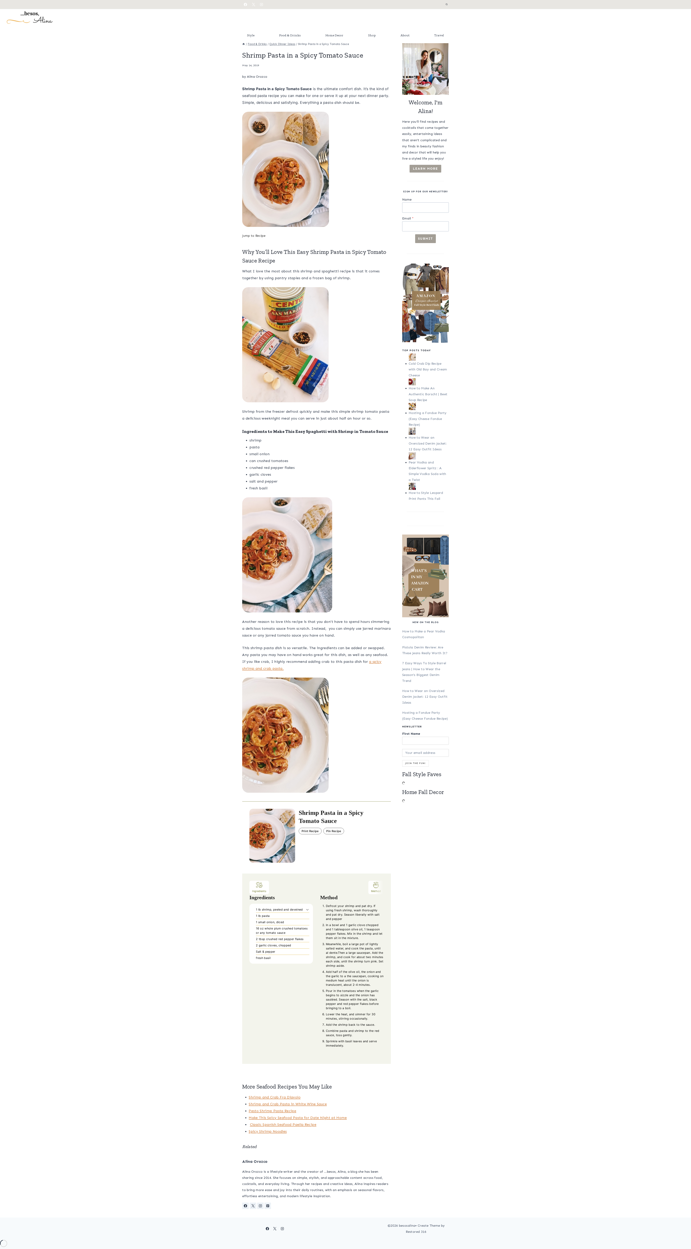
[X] (253, 4)
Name (407, 200)
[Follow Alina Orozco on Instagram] (260, 1206)
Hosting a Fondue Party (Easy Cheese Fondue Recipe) (428, 419)
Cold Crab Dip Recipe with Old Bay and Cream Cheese (428, 369)
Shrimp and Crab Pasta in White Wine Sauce (288, 1104)
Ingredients (259, 891)
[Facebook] (245, 4)
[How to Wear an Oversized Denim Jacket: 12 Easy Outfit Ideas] (429, 431)
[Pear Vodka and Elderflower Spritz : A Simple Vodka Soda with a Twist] (429, 456)
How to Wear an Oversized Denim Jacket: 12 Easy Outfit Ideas (428, 443)
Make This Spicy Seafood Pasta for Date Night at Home (298, 1117)
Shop (372, 35)
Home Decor (334, 35)
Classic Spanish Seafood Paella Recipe (283, 1124)
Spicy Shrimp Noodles (268, 1131)
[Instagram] (261, 4)
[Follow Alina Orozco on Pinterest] (268, 1206)
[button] (307, 909)
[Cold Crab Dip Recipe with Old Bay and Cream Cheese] (429, 357)
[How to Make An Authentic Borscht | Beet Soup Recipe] (429, 381)
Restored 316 (416, 1232)
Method (376, 891)
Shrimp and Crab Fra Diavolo (275, 1097)
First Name (411, 734)
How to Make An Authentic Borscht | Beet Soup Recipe (428, 394)
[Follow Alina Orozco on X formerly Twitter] (253, 1206)
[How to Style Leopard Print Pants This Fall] (429, 486)
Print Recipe (310, 831)
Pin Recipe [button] (333, 831)
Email (408, 218)
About (405, 35)
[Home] (243, 44)
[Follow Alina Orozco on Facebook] (245, 1206)
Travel (439, 35)
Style (250, 35)
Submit (425, 239)
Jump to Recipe (253, 236)
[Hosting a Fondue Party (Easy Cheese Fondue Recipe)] (429, 406)
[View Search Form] (446, 4)
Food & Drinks (290, 35)
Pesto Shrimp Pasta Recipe (272, 1111)
